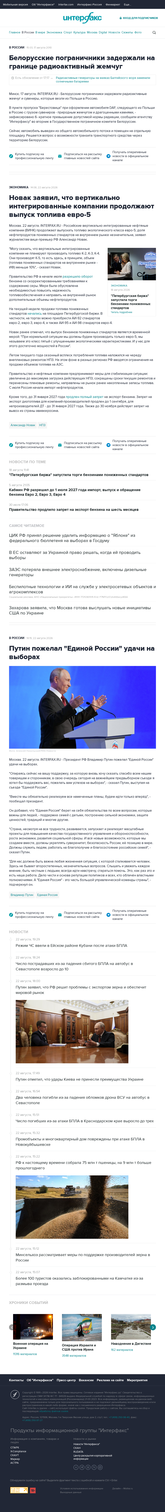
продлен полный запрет (85, 397)
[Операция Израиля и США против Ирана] (82, 1340)
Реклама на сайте (110, 1380)
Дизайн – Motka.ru (122, 1488)
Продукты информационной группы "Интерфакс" (69, 1430)
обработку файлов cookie (53, 1411)
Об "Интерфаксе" (43, 4)
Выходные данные (70, 1492)
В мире (40, 32)
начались (35, 314)
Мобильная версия (15, 4)
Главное (14, 32)
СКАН (76, 1448)
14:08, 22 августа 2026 (44, 187)
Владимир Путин (22, 895)
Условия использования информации (81, 1488)
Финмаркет (113, 4)
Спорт (68, 32)
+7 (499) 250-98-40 (119, 1417)
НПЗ (42, 425)
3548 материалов (74, 1355)
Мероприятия (137, 1380)
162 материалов (122, 1350)
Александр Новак (23, 425)
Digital (103, 32)
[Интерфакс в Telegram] (82, 1467)
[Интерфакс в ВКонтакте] (88, 1467)
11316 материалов (25, 1354)
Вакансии (86, 1380)
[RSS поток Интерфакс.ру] (94, 1467)
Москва (92, 32)
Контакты (16, 1380)
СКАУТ (14, 1455)
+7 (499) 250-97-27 (32, 1420)
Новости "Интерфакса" (86, 1444)
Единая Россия (47, 895)
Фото (138, 32)
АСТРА (14, 1463)
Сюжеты (127, 32)
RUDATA (78, 1451)
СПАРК (14, 1447)
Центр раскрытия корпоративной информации (92, 1457)
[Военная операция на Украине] (33, 1338)
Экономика (54, 32)
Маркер (15, 1459)
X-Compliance (18, 1451)
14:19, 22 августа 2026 (40, 638)
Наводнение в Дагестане (131, 1344)
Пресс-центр (66, 1380)
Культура (79, 32)
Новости (114, 32)
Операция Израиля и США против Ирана (79, 1347)
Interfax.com (65, 4)
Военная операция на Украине (30, 1346)
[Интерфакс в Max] (100, 1467)
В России (28, 32)
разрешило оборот (78, 277)
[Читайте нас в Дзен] (76, 1467)
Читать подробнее (131, 304)
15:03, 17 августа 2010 (39, 47)
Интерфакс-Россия (89, 4)
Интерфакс (82, 18)
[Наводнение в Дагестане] (131, 1338)
